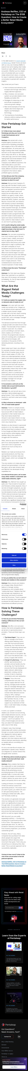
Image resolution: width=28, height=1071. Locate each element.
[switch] (24, 539)
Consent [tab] (5, 508)
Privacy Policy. (19, 911)
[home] (6, 3)
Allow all (14, 555)
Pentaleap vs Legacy (7, 1053)
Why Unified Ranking (7, 1041)
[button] (25, 3)
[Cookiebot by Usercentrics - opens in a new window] (20, 504)
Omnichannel (5, 1047)
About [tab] (23, 508)
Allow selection (14, 560)
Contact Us (7, 1036)
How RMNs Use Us (7, 1050)
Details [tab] (14, 508)
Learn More (14, 1067)
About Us (4, 1056)
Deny (14, 565)
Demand (3, 1044)
